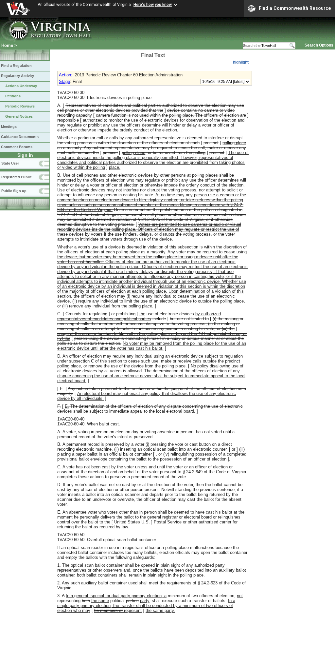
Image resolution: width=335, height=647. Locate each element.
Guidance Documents (20, 137)
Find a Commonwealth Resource (295, 8)
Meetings (9, 126)
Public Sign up (13, 191)
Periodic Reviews (20, 106)
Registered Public (16, 177)
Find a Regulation (16, 66)
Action (65, 74)
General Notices (19, 116)
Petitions (13, 96)
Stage (64, 81)
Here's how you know (152, 4)
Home (7, 45)
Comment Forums (16, 147)
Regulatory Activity (17, 76)
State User (10, 163)
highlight (241, 62)
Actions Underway (21, 86)
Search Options (319, 45)
